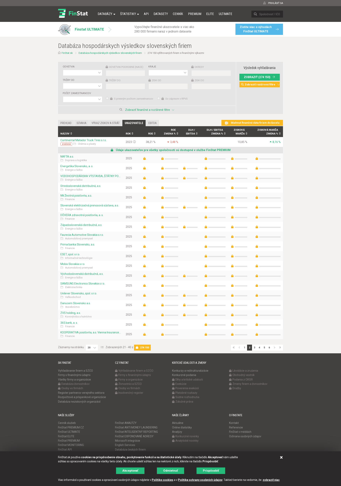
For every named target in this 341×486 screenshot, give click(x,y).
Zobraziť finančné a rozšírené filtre (147, 110)
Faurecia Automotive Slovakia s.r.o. (82, 234)
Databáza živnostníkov (75, 383)
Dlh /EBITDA (190, 131)
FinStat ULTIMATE (69, 431)
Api (146, 14)
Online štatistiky (182, 427)
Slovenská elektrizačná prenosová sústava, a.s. (89, 205)
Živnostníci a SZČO (130, 383)
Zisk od (156, 80)
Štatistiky (128, 14)
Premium (194, 14)
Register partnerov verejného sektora (81, 392)
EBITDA (152, 123)
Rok (128, 133)
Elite (210, 14)
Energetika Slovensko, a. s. (76, 166)
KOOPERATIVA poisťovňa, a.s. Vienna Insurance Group (90, 332)
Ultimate (225, 14)
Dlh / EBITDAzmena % (215, 131)
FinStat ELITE (66, 436)
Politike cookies (162, 479)
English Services (125, 445)
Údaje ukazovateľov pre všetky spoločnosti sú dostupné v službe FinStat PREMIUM (172, 150)
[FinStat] (73, 16)
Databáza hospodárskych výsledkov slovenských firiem (110, 52)
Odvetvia (69, 66)
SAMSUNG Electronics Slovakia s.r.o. (82, 283)
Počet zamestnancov (77, 93)
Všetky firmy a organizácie (74, 379)
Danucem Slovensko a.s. (75, 303)
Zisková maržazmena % (267, 131)
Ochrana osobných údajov (245, 436)
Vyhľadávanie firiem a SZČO (75, 370)
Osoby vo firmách (72, 388)
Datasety (161, 14)
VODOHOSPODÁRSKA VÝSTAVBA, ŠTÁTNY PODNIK (90, 176)
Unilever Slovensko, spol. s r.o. (78, 293)
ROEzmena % (170, 131)
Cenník (178, 14)
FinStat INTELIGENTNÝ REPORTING (136, 431)
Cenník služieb (67, 422)
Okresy (199, 66)
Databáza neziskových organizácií (79, 401)
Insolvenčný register (130, 392)
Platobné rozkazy (186, 392)
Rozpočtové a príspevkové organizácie (82, 397)
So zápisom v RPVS (176, 98)
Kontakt (234, 422)
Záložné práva (184, 401)
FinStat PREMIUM (69, 440)
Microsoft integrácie (127, 440)
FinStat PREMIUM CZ (71, 427)
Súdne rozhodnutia (187, 397)
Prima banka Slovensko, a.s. (77, 244)
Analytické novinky (187, 440)
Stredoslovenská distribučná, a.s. (80, 185)
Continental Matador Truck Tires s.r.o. (83, 140)
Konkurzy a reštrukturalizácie (190, 370)
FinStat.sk (67, 52)
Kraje (152, 66)
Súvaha (81, 123)
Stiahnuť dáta (254, 122)
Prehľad (65, 123)
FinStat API (65, 449)
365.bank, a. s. (69, 322)
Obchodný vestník (243, 375)
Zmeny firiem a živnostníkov (249, 383)
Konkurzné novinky (187, 436)
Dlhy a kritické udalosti (189, 379)
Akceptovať (130, 470)
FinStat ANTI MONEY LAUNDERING (136, 427)
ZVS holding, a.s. (70, 312)
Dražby (236, 388)
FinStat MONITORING (71, 445)
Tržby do (115, 80)
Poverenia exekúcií (187, 388)
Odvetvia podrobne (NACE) (126, 66)
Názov (64, 133)
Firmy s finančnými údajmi (74, 375)
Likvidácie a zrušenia (245, 370)
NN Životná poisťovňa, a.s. (76, 195)
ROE (150, 133)
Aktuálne (177, 422)
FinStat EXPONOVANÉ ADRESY (134, 436)
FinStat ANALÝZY (126, 422)
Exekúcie (180, 383)
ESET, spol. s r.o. (70, 254)
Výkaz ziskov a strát (106, 123)
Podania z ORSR (242, 379)
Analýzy (177, 431)
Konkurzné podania (184, 375)
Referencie (236, 427)
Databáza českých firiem (130, 449)
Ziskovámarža (239, 131)
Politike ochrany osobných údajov (200, 479)
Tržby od (68, 79)
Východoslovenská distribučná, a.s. (81, 273)
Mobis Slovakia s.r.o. (72, 264)
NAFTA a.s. (67, 156)
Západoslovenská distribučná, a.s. (81, 225)
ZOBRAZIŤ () (257, 77)
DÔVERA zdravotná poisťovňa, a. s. (81, 215)
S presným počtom (133, 98)
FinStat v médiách (240, 431)
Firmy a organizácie (130, 379)
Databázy (105, 14)
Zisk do (199, 80)
